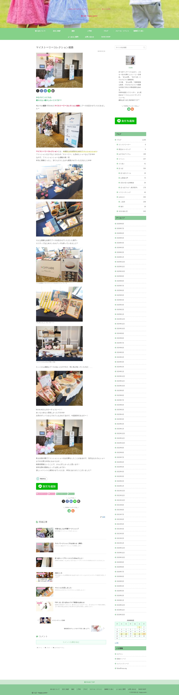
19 (126, 634)
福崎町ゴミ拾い (109, 689)
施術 (72, 689)
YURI (131, 67)
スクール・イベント (96, 689)
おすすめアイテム (42, 493)
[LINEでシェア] (49, 90)
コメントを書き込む (71, 642)
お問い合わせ (132, 689)
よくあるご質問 (120, 689)
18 (121, 634)
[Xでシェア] (37, 90)
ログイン (120, 654)
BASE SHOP (142, 689)
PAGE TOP (90, 682)
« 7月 (116, 643)
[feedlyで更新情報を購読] (69, 510)
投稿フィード (121, 659)
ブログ (85, 689)
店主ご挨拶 (65, 689)
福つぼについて (54, 689)
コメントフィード (123, 663)
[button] (53, 90)
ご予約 (79, 689)
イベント (52, 493)
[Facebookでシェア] (41, 90)
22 (139, 634)
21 (135, 634)
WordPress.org (122, 668)
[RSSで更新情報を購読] (73, 510)
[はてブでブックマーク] (45, 90)
